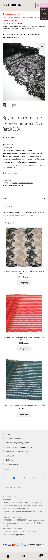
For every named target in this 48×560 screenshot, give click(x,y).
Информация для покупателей (17, 442)
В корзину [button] (24, 282)
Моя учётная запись (8, 556)
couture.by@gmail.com (16, 534)
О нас (7, 434)
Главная (7, 34)
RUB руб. (43, 9)
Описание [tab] (6, 198)
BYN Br (43, 5)
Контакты (9, 455)
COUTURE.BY (12, 5)
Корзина (37, 554)
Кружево (15, 34)
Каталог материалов (13, 438)
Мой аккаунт (10, 460)
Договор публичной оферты (16, 451)
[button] (42, 46)
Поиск (24, 556)
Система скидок (11, 464)
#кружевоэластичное (15, 185)
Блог (7, 468)
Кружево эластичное (25, 183)
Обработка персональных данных (18, 447)
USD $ (43, 14)
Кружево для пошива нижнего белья (18, 215)
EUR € (43, 18)
